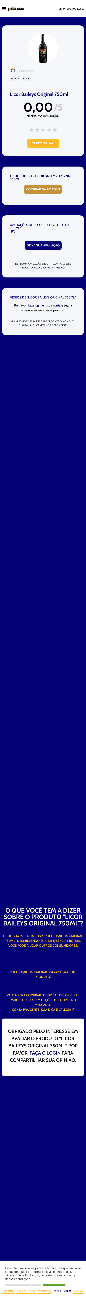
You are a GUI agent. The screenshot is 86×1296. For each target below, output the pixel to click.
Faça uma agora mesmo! (49, 267)
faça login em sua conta (44, 305)
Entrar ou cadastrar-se (71, 9)
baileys (15, 78)
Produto (8, 1291)
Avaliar (78, 1291)
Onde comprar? (26, 1291)
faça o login (45, 1053)
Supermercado (25, 70)
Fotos (57, 1291)
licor (26, 78)
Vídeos (67, 1291)
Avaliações (44, 1291)
